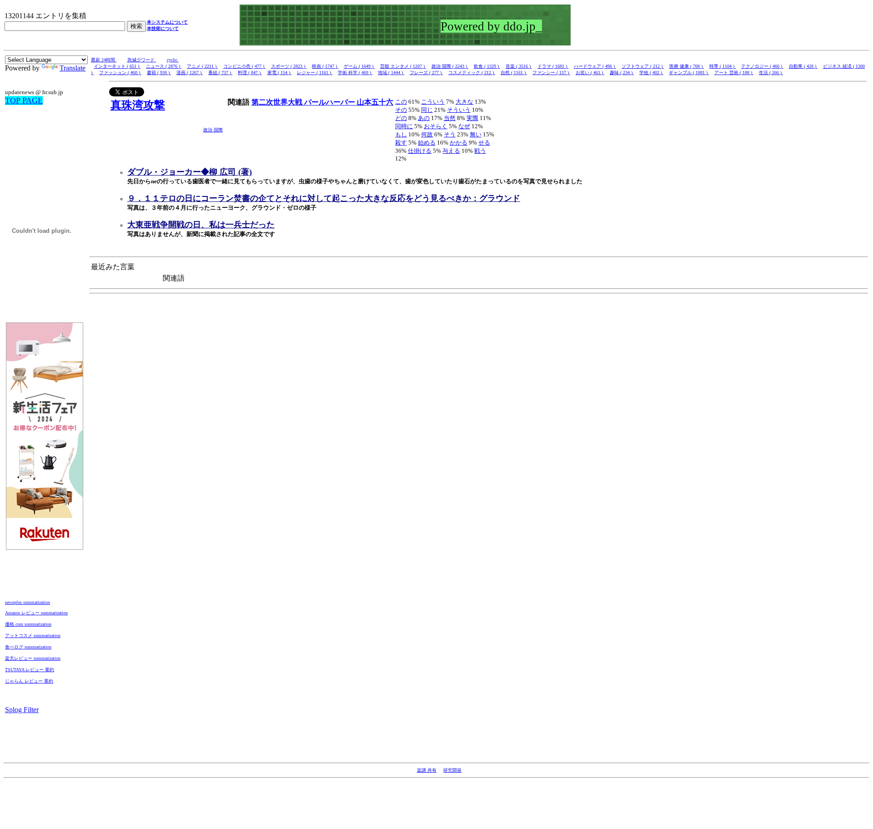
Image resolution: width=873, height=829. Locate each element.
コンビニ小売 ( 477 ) (244, 66)
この (401, 101)
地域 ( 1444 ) (391, 72)
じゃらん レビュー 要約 (29, 680)
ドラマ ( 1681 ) (552, 66)
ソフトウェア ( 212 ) (643, 66)
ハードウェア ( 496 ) (595, 66)
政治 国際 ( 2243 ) (449, 66)
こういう (433, 101)
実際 (472, 118)
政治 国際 (213, 129)
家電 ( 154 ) (279, 72)
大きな (464, 101)
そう (450, 134)
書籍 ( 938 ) (159, 72)
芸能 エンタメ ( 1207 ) (403, 66)
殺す (401, 142)
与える (451, 150)
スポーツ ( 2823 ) (288, 66)
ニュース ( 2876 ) (163, 66)
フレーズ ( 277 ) (426, 72)
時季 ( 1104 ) (722, 66)
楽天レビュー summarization (32, 658)
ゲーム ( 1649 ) (359, 66)
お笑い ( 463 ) (590, 72)
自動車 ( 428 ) (803, 66)
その (401, 109)
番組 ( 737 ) (220, 72)
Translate (72, 68)
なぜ (464, 126)
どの (401, 118)
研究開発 (452, 770)
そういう (459, 109)
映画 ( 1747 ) (325, 66)
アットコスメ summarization (32, 635)
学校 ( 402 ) (651, 72)
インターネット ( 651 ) (117, 66)
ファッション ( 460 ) (120, 72)
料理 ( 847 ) (250, 72)
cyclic (173, 59)
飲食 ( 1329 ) (487, 66)
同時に (404, 126)
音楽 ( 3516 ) (519, 66)
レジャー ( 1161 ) (314, 72)
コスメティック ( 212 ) (471, 72)
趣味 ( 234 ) (622, 72)
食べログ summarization (28, 646)
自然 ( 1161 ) (514, 72)
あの (424, 118)
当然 (450, 118)
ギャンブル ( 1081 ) (689, 72)
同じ (427, 109)
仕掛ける (419, 150)
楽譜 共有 (426, 770)
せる (484, 142)
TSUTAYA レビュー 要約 (29, 669)
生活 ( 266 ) (771, 72)
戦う (480, 150)
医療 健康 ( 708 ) (686, 66)
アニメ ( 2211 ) (202, 66)
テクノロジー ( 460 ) (762, 66)
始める (427, 142)
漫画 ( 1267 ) (189, 72)
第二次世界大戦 (277, 102)
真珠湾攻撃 (137, 105)
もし (401, 134)
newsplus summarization (27, 602)
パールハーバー (330, 102)
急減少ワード (141, 59)
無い (476, 134)
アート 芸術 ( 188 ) (733, 72)
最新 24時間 (103, 59)
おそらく (435, 126)
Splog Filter (22, 709)
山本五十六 (375, 102)
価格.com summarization (28, 624)
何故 (427, 134)
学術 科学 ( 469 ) (355, 72)
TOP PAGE (24, 100)
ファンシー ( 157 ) (551, 72)
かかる (458, 142)
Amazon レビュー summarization (36, 612)
